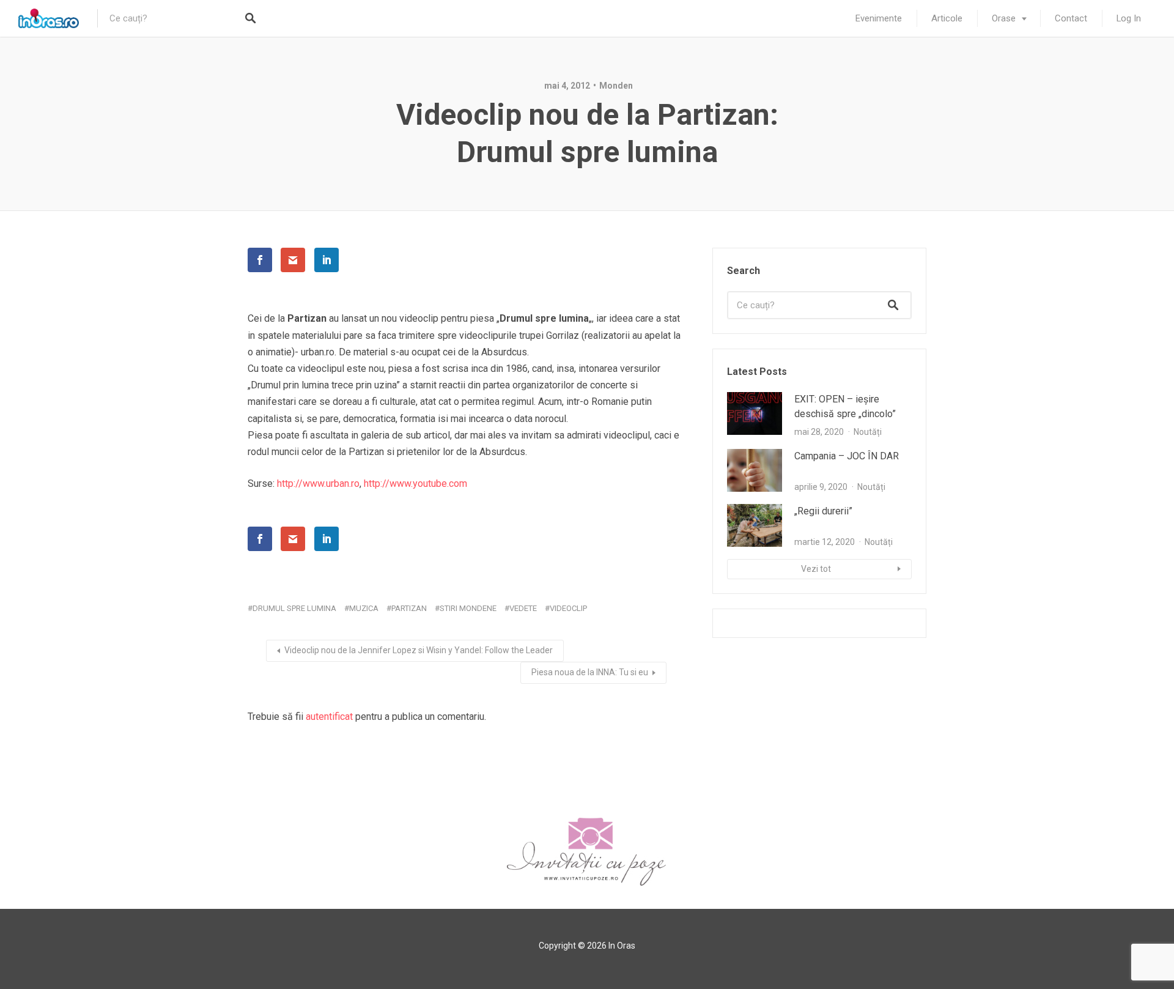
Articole (946, 18)
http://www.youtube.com (415, 483)
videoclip (568, 608)
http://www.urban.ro (318, 483)
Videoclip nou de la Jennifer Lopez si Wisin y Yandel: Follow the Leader (418, 650)
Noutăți (868, 432)
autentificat (329, 716)
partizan (409, 608)
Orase (1004, 18)
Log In (1129, 18)
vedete (523, 608)
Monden (616, 86)
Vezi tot (816, 569)
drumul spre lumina (294, 608)
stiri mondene (468, 608)
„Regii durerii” (823, 511)
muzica (363, 608)
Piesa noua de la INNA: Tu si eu (589, 672)
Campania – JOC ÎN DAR (846, 456)
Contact (1071, 18)
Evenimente (878, 18)
